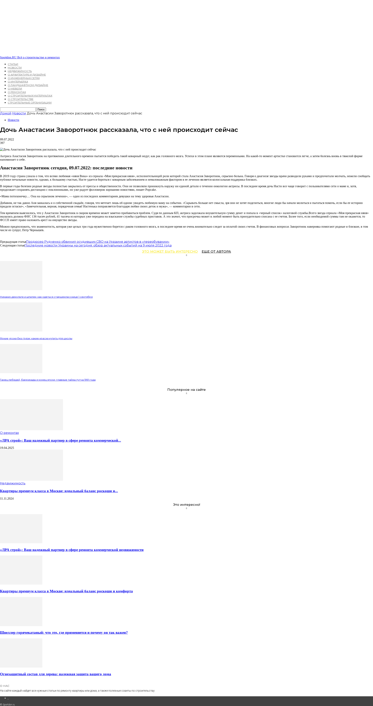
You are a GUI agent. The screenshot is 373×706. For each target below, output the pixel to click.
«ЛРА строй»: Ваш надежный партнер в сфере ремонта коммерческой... (60, 440)
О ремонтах (17, 92)
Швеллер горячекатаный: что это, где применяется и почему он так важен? (64, 632)
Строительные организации (30, 102)
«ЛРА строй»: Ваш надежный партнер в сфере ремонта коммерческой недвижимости (72, 550)
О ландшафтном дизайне (28, 85)
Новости (15, 67)
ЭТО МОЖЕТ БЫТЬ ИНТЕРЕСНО (170, 251)
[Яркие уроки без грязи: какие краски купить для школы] (21, 330)
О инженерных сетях (24, 78)
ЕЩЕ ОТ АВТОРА (216, 251)
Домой (5, 113)
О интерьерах (18, 81)
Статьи (13, 64)
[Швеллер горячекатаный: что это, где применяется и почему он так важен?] (21, 625)
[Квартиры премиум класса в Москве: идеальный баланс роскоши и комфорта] (31, 479)
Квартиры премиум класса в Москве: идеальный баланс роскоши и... (59, 491)
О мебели (15, 88)
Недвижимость (20, 71)
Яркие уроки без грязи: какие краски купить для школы (36, 338)
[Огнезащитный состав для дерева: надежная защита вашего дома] (21, 666)
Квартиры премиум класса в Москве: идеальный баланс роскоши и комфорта (66, 591)
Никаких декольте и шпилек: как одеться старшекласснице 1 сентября (46, 296)
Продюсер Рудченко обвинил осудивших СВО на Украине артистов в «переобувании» (97, 242)
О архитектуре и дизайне (27, 74)
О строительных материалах (30, 95)
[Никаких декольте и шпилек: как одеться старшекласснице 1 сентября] (21, 289)
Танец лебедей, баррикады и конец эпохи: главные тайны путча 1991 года (48, 379)
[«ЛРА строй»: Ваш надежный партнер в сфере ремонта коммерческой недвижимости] (31, 429)
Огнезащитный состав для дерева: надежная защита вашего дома (55, 674)
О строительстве (20, 99)
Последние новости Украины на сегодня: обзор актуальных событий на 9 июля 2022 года (98, 245)
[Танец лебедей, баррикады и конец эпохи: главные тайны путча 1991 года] (21, 372)
